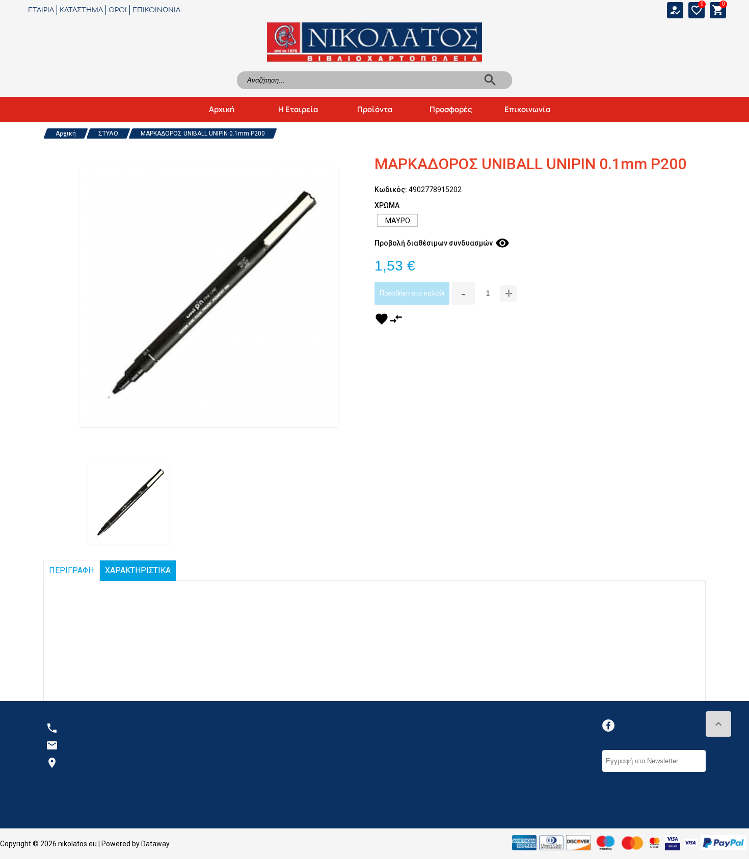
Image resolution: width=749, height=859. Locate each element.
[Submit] (700, 761)
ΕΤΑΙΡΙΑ (41, 10)
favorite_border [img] (696, 10)
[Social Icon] (608, 725)
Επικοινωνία (527, 109)
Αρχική (221, 109)
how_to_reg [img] (675, 10)
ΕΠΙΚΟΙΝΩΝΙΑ (156, 10)
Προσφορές (451, 109)
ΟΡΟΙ (118, 10)
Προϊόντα (374, 109)
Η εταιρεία (298, 109)
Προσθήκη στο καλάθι (412, 293)
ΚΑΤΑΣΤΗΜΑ (81, 10)
